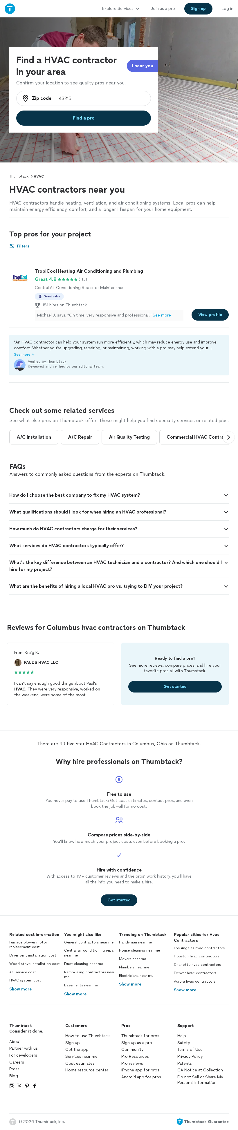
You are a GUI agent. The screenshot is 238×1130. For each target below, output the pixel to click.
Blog (13, 1075)
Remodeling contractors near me (89, 974)
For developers (23, 1055)
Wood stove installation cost (34, 964)
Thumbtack (18, 176)
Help (181, 1035)
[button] (119, 348)
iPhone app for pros (140, 1070)
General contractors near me (88, 942)
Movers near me (132, 959)
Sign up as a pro (136, 1042)
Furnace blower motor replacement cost (28, 944)
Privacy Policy (190, 1056)
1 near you (142, 65)
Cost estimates (80, 1063)
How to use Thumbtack (87, 1035)
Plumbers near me (134, 967)
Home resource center (86, 1070)
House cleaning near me (139, 950)
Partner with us (23, 1048)
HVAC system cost (25, 980)
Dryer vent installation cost (32, 955)
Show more (20, 989)
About (15, 1041)
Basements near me (81, 985)
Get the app (77, 1049)
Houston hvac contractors (196, 956)
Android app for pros (141, 1077)
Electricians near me (136, 976)
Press (14, 1068)
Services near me (81, 1056)
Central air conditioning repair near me (90, 952)
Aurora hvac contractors (194, 981)
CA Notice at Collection (200, 1070)
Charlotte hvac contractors (197, 965)
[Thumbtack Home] (10, 8)
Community (132, 1049)
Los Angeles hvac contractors (199, 948)
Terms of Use (190, 1049)
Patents (184, 1063)
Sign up (72, 1042)
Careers (16, 1062)
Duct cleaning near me (83, 964)
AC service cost (22, 972)
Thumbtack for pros (140, 1035)
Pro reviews (132, 1063)
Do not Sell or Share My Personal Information (200, 1080)
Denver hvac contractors (195, 973)
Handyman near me (135, 942)
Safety (183, 1042)
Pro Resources (135, 1056)
